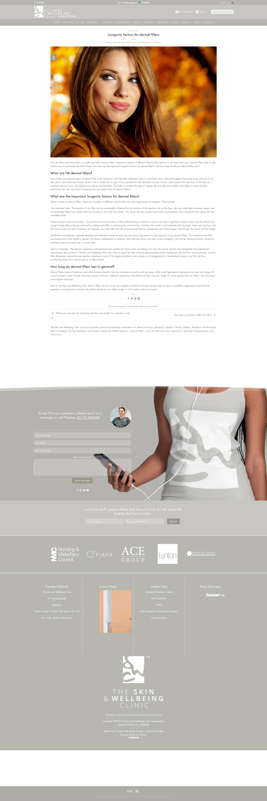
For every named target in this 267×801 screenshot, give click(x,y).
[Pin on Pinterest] (135, 298)
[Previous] (103, 639)
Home (57, 22)
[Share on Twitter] (132, 298)
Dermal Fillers (133, 31)
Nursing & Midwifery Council (159, 591)
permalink (154, 306)
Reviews (175, 22)
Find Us (203, 11)
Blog (197, 22)
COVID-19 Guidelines (106, 796)
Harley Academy (159, 617)
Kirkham (187, 327)
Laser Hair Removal (154, 330)
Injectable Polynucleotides (195, 330)
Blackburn (196, 327)
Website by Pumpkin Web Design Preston (124, 731)
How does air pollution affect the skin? (193, 314)
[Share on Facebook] (128, 298)
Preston (149, 327)
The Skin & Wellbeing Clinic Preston (147, 42)
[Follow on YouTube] (43, 2)
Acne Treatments (173, 330)
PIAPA (159, 604)
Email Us (57, 604)
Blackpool (159, 327)
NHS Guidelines (159, 598)
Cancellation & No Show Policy (128, 796)
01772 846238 (186, 11)
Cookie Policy (148, 796)
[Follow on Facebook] (35, 2)
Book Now (68, 22)
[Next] (110, 639)
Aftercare (148, 22)
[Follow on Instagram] (37, 2)
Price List (80, 22)
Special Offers (123, 22)
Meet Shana (163, 22)
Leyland (169, 327)
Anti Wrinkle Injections (118, 330)
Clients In (186, 22)
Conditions (107, 22)
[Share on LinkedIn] (139, 298)
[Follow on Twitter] (40, 2)
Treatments (92, 22)
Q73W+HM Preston (62, 617)
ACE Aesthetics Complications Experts (159, 611)
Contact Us (207, 22)
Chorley (178, 327)
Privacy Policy (160, 796)
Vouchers (137, 22)
